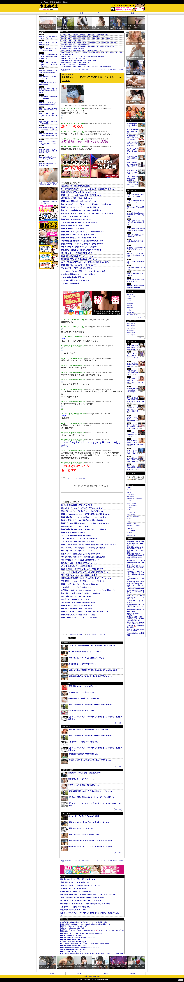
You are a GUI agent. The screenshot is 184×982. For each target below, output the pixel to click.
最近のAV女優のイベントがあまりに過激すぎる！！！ (81, 560)
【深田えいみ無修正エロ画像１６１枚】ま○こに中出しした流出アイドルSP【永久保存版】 (85, 66)
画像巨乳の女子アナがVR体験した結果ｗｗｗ (78, 192)
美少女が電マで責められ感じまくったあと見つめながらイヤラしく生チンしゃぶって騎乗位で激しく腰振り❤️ (135, 624)
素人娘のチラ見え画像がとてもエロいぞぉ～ (84, 652)
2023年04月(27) (131, 330)
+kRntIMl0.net (107, 463)
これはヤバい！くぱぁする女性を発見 (83, 742)
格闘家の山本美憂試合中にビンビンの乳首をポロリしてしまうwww (86, 578)
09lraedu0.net (106, 139)
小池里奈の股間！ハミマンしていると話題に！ (78, 274)
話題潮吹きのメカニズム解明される (82, 686)
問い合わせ (88, 976)
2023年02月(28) (131, 335)
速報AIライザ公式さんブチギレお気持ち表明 (73, 926)
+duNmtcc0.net (106, 123)
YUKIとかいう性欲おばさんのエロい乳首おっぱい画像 (48, 48)
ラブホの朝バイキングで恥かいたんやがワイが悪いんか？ (82, 901)
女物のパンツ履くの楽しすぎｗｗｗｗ (75, 280)
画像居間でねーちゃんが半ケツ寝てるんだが (78, 265)
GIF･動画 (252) (130, 310)
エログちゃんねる (131, 503)
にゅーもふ (129, 490)
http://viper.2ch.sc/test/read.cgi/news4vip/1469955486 (75, 478)
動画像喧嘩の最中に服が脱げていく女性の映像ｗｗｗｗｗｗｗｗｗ (79, 947)
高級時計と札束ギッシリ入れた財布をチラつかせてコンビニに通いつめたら (88, 894)
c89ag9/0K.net (107, 450)
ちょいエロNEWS (131, 514)
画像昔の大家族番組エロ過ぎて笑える (136, 273)
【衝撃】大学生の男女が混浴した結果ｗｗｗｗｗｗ (74, 62)
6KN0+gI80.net (108, 414)
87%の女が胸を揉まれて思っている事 (75, 225)
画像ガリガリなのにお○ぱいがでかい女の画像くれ (80, 207)
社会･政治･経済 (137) (132, 314)
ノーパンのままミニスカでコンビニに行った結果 (79, 539)
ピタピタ (102, 634)
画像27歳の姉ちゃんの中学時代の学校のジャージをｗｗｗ (90, 704)
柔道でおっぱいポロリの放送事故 (135, 207)
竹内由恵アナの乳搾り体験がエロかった (83, 754)
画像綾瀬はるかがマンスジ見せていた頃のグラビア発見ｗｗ (48, 127)
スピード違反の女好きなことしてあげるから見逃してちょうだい (85, 262)
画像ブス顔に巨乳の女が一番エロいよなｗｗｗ (48, 42)
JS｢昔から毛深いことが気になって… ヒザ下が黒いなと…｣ (90, 760)
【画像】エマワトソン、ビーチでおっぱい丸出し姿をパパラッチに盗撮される (82, 56)
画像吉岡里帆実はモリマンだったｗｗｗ (77, 256)
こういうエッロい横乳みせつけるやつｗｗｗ (77, 541)
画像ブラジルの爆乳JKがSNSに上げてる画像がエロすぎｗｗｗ (85, 523)
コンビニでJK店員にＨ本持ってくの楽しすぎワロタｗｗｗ (135, 194)
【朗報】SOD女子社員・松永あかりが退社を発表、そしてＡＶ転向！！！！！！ (82, 36)
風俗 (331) (129, 298)
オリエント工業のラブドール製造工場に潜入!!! (132, 131)
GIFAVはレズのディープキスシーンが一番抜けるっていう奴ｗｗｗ (86, 204)
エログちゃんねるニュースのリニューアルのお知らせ (135, 629)
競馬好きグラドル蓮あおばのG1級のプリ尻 (72, 48)
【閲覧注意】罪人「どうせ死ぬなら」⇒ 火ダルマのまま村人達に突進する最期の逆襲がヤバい (86, 38)
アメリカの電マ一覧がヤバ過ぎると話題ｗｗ (77, 268)
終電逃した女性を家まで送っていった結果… (77, 608)
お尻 (81, 634)
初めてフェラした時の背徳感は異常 (135, 261)
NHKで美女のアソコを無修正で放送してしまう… (79, 259)
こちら (131, 479)
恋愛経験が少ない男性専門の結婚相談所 (76, 186)
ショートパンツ (95, 634)
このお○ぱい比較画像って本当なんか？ (75, 216)
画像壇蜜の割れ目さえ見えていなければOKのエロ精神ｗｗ (83, 529)
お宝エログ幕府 (131, 535)
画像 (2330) (130, 307)
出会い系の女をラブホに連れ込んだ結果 (76, 596)
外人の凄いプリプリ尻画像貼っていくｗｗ (76, 551)
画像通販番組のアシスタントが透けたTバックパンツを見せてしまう (87, 517)
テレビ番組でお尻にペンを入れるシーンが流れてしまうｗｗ (90, 847)
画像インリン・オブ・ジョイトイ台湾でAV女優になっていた (84, 612)
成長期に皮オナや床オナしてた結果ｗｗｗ (76, 198)
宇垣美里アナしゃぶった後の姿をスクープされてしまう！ (82, 581)
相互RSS (96, 976)
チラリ (88, 634)
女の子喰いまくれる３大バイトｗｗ (81, 692)
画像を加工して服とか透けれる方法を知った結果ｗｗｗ (135, 285)
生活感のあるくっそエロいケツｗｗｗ (82, 664)
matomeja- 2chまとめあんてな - (135, 498)
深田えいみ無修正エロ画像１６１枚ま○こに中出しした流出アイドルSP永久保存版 (84, 943)
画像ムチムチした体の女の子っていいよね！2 (86, 834)
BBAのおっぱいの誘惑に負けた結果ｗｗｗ (84, 698)
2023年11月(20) (131, 325)
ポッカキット (130, 519)
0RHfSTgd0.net (107, 365)
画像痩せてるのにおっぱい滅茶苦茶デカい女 (132, 125)
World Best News (131, 501)
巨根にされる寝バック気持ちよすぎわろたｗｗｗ (79, 563)
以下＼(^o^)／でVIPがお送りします (74, 108)
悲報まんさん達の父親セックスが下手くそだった (132, 143)
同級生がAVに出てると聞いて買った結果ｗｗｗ (85, 773)
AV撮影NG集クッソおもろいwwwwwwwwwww (48, 82)
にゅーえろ (129, 492)
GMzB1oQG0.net (107, 327)
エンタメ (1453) (131, 296)
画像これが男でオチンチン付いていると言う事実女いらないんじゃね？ (88, 545)
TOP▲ (180, 980)
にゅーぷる (129, 487)
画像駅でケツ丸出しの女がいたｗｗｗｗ (76, 605)
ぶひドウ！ (129, 521)
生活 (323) (129, 305)
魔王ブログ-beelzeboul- (133, 516)
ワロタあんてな (131, 512)
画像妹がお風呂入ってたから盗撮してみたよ (78, 615)
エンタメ (64, 13)
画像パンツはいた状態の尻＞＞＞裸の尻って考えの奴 (88, 822)
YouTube (132, 973)
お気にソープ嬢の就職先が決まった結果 (76, 535)
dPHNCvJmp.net (107, 423)
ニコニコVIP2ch (131, 530)
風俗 (81, 13)
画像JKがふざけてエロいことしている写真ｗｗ (79, 618)
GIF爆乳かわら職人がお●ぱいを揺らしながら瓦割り (81, 593)
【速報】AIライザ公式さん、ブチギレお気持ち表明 (74, 44)
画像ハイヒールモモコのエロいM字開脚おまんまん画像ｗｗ (48, 70)
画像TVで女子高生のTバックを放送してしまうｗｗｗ (132, 172)
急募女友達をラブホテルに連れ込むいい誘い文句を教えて (83, 520)
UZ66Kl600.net (107, 389)
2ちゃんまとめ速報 (132, 505)
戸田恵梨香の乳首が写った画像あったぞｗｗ (78, 602)
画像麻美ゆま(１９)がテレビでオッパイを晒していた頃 (82, 244)
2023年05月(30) (131, 328)
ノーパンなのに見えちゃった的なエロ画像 (76, 566)
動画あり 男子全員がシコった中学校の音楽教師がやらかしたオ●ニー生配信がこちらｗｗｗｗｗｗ (136, 556)
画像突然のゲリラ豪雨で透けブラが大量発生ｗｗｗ (48, 121)
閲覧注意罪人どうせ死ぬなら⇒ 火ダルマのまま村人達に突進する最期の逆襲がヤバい (85, 924)
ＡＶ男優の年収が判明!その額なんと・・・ (136, 241)
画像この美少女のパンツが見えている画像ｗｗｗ (80, 584)
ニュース (47, 13)
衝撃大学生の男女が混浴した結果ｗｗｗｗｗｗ (74, 940)
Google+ (105, 973)
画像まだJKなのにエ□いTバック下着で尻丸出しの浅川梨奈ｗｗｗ (86, 514)
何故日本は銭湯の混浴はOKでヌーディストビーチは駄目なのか (91, 797)
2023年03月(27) (131, 332)
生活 (132, 13)
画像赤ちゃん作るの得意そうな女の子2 (76, 219)
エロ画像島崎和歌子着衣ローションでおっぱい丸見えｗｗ (48, 157)
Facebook (52, 973)
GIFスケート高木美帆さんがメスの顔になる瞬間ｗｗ (81, 210)
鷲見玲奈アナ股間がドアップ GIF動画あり (73, 942)
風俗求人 (65, 2)
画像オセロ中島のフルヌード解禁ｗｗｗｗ (77, 235)
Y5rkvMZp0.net (106, 108)
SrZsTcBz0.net (107, 401)
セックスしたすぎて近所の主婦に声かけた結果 (110, 69)
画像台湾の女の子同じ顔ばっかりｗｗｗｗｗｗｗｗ (75, 952)
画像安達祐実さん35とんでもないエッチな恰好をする (82, 232)
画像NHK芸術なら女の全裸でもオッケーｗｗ (79, 201)
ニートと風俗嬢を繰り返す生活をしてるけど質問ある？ (132, 178)
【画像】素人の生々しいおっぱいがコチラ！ (72, 58)
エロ (115, 13)
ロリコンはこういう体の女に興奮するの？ (76, 253)
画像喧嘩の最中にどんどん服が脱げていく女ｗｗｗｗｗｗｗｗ (78, 937)
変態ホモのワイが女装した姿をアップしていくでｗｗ (80, 554)
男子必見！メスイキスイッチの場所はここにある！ (80, 575)
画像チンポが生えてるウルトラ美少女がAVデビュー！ (89, 729)
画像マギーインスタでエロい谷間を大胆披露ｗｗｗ (81, 195)
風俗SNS (58, 2)
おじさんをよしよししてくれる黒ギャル (71, 40)
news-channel (130, 496)
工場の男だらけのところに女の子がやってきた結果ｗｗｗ (82, 511)
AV (98, 13)
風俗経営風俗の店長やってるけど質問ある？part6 (132, 137)
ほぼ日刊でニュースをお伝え (134, 526)
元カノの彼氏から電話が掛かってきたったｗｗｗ (79, 222)
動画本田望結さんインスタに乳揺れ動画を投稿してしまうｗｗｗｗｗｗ (136, 562)
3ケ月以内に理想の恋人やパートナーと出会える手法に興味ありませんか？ (88, 189)
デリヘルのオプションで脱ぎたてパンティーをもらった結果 (83, 271)
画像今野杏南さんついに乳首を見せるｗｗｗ (78, 238)
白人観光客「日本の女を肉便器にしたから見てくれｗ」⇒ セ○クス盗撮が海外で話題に (84, 34)
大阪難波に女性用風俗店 (70, 283)
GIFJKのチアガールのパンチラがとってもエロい (135, 279)
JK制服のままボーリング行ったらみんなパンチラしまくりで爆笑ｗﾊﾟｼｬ (88, 590)
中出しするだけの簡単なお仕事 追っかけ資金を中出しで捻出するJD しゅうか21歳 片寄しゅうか (87, 46)
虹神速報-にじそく (131, 523)
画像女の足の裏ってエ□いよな (73, 532)
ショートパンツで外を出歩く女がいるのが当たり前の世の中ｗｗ (84, 572)
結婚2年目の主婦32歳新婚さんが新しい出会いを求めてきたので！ (48, 183)
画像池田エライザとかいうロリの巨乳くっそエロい (132, 184)
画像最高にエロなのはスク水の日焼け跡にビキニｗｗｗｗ (136, 228)
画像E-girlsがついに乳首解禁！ (73, 228)
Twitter (79, 973)
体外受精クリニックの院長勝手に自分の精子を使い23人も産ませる (85, 904)
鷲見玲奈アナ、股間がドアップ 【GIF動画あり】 (74, 64)
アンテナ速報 (130, 494)
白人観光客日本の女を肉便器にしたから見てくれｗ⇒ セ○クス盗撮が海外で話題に (83, 922)
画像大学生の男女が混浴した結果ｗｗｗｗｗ (73, 945)
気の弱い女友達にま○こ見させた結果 (74, 526)
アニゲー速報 (130, 528)
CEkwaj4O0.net (106, 320)
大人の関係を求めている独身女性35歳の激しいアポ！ (48, 202)
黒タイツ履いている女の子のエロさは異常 (83, 816)
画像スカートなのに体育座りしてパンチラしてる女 (48, 36)
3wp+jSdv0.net (107, 433)
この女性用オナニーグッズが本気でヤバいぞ (77, 587)
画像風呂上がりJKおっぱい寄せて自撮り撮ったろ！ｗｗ (48, 102)
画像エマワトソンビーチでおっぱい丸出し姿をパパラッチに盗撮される (81, 933)
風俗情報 (52, 2)
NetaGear (129, 510)
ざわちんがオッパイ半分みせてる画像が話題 (132, 158)
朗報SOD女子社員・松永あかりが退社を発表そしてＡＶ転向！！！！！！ (135, 543)
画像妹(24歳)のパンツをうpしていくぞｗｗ (48, 76)
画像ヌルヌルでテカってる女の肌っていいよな (135, 200)
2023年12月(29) (131, 323)
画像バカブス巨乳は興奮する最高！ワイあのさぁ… (136, 247)
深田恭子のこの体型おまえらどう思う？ (76, 599)
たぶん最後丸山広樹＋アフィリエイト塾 (76, 505)
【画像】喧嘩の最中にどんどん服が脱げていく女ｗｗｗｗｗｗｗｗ (79, 60)
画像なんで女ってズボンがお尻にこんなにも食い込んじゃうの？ (92, 670)
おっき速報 (129, 532)
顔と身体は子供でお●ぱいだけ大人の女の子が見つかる (81, 250)
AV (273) (129, 301)
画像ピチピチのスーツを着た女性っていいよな (86, 658)
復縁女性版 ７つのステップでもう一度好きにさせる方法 (82, 508)
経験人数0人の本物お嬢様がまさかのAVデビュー (73, 949)
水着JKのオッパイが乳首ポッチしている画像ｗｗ (48, 96)
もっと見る (118, 723)
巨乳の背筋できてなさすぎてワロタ (81, 711)
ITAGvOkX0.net (106, 132)
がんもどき (129, 507)
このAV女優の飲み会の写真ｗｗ (73, 277)
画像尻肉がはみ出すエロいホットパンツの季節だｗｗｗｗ (90, 676)
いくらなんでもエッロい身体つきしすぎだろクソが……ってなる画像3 (87, 213)
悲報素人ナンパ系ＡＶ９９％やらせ (136, 267)
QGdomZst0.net (106, 146)
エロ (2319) (130, 303)
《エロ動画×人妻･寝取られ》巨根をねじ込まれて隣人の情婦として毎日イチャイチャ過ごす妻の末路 (88, 42)
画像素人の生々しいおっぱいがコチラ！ (72, 935)
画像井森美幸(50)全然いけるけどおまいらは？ (47, 163)
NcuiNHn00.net (107, 440)
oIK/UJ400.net (107, 358)
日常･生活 (77, 634)
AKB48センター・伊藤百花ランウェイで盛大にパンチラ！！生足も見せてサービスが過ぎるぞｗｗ (135, 574)
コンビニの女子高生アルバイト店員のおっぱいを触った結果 (83, 557)
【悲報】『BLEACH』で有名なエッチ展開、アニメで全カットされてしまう (81, 50)
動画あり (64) (130, 312)
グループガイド (44, 2)
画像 (72, 634)
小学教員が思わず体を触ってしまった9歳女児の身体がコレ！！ (84, 241)
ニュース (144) (130, 294)
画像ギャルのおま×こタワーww (80, 828)
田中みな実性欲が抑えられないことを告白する (136, 235)
